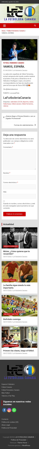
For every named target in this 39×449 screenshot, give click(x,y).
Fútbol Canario (9, 280)
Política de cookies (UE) (10, 422)
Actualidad (8, 224)
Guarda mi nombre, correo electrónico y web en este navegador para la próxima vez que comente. (19, 206)
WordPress (26, 445)
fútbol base (7, 104)
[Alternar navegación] (4, 25)
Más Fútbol (6, 393)
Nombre (6, 173)
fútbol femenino (27, 104)
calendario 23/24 (16, 102)
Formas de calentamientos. (24, 125)
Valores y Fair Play (11, 314)
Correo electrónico (10, 182)
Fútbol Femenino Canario (13, 63)
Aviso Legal (6, 425)
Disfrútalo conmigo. (12, 319)
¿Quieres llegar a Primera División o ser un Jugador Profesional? (20, 117)
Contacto (5, 419)
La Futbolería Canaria (20, 70)
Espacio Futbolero (11, 246)
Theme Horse (22, 443)
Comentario (8, 147)
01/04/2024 (7, 70)
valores (5, 106)
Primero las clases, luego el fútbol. (18, 351)
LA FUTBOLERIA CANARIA (24, 437)
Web (4, 192)
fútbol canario (16, 104)
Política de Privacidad (9, 428)
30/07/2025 (7, 257)
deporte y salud (28, 102)
